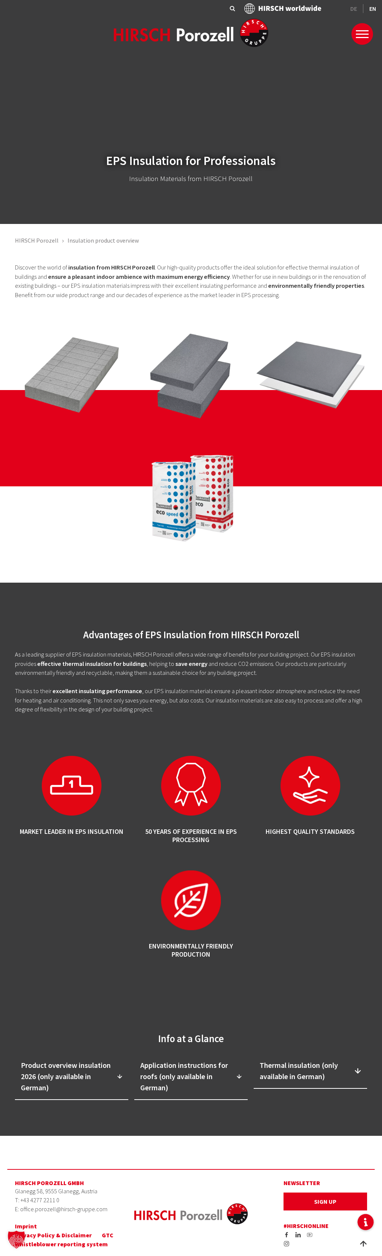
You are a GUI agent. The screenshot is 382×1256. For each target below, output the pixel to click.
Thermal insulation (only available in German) (299, 1070)
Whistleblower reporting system (61, 1244)
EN (372, 8)
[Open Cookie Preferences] (16, 1239)
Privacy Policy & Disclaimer (53, 1235)
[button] (365, 1222)
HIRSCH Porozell (37, 240)
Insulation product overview (103, 240)
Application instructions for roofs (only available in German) (184, 1076)
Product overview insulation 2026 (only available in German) (66, 1076)
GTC (107, 1235)
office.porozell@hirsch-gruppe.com (63, 1209)
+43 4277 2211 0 (40, 1200)
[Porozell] (191, 32)
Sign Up (325, 1201)
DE (353, 8)
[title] (286, 1233)
